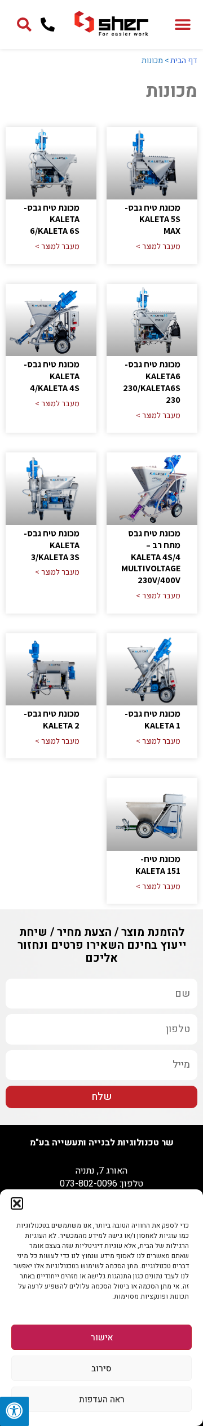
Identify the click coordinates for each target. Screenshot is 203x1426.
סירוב (101, 1368)
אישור (102, 1337)
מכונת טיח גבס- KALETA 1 (152, 719)
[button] (17, 1203)
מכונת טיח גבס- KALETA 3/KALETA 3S (52, 545)
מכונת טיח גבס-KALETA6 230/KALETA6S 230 (151, 381)
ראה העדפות (102, 1399)
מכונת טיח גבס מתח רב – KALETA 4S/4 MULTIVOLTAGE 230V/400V (150, 556)
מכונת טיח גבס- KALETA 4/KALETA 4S (52, 376)
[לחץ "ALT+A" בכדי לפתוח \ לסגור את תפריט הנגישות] (14, 1411)
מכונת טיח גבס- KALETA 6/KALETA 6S (52, 219)
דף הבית (183, 60)
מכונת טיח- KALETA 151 (157, 865)
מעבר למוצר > (158, 246)
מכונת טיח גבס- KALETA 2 (52, 719)
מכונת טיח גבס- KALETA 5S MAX (152, 219)
